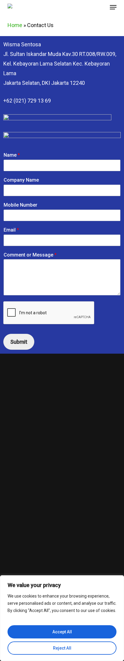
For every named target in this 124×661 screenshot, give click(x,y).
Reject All (62, 648)
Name (12, 155)
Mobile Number (20, 205)
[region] (62, 618)
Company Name (21, 180)
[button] (113, 7)
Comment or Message (30, 255)
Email (11, 230)
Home (15, 25)
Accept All (62, 631)
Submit (18, 342)
